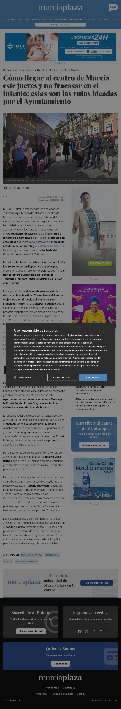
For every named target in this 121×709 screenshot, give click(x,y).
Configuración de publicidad (27, 365)
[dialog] (60, 354)
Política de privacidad (50, 369)
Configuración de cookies (26, 369)
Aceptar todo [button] (93, 377)
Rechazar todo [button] (62, 377)
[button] (22, 377)
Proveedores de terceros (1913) (42, 350)
